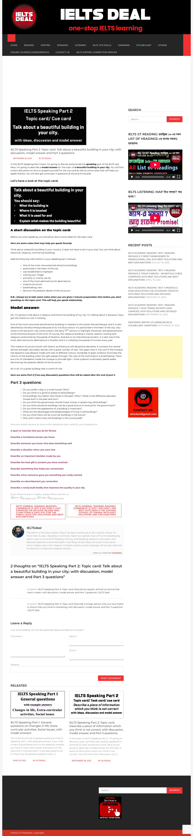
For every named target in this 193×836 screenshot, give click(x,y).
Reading (29, 45)
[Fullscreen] (178, 176)
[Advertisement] (96, 78)
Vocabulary (143, 45)
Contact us (63, 52)
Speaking (62, 45)
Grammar (124, 45)
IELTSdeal (47, 158)
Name (73, 636)
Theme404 (26, 832)
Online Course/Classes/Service (30, 52)
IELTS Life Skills (102, 45)
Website (15, 664)
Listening (80, 45)
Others (162, 45)
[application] (155, 165)
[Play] (132, 176)
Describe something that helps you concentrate (37, 468)
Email (73, 650)
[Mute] (173, 176)
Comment (17, 636)
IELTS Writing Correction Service (96, 52)
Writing (45, 45)
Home (14, 45)
